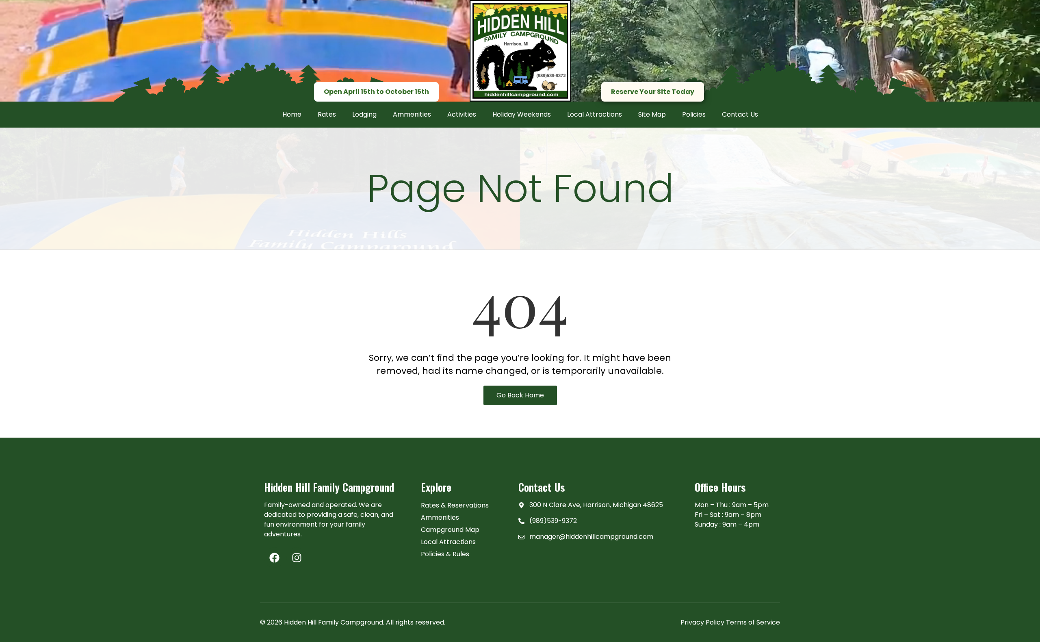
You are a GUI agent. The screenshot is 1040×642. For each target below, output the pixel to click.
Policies (694, 114)
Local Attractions (594, 114)
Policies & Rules (445, 554)
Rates (327, 114)
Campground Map (450, 529)
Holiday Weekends (521, 114)
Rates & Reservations (455, 505)
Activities (461, 114)
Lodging (364, 114)
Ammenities (412, 114)
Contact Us (740, 114)
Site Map (652, 114)
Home (291, 114)
